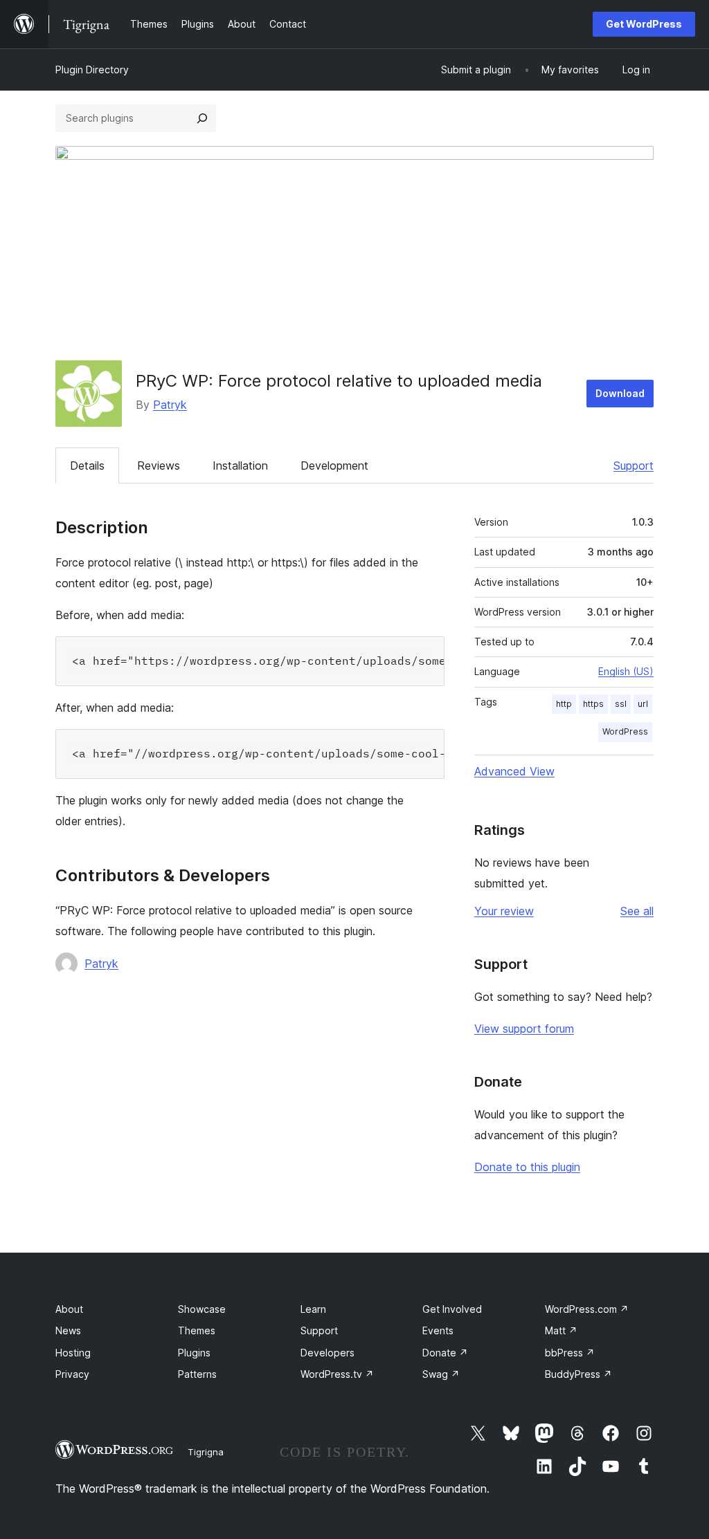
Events (438, 1330)
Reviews (158, 465)
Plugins (194, 1352)
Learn (313, 1309)
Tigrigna (206, 1451)
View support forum (524, 1028)
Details (87, 465)
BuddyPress (578, 1374)
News (68, 1330)
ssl (621, 704)
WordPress (625, 731)
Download (620, 393)
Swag (441, 1374)
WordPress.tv (337, 1374)
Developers (327, 1352)
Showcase (202, 1309)
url (643, 704)
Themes (196, 1330)
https (593, 704)
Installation (240, 465)
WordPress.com (587, 1309)
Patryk (170, 405)
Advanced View (514, 771)
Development (334, 465)
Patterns (197, 1374)
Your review (504, 911)
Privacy (72, 1374)
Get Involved (452, 1309)
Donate (445, 1352)
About (69, 1309)
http (564, 704)
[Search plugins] (202, 118)
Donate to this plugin (527, 1167)
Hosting (73, 1352)
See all (637, 911)
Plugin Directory (92, 69)
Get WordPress (644, 24)
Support (633, 465)
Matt (561, 1330)
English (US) (626, 671)
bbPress (570, 1352)
